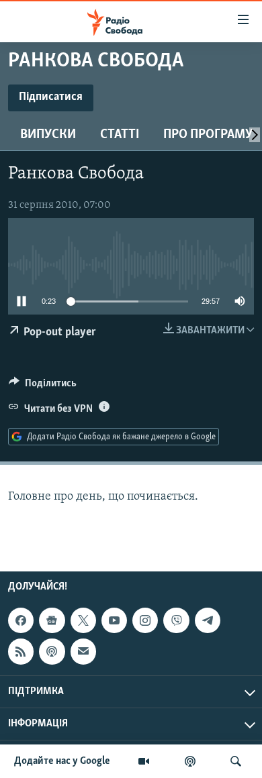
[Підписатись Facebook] (21, 620)
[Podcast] (51, 651)
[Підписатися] (83, 651)
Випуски (48, 135)
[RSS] (21, 651)
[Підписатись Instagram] (145, 620)
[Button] (43, 386)
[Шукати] (236, 761)
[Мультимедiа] (144, 761)
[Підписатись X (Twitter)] (83, 620)
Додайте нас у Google (62, 761)
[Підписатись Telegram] (207, 620)
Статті (119, 135)
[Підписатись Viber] (176, 620)
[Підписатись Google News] (51, 620)
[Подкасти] (190, 761)
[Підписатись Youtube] (114, 620)
